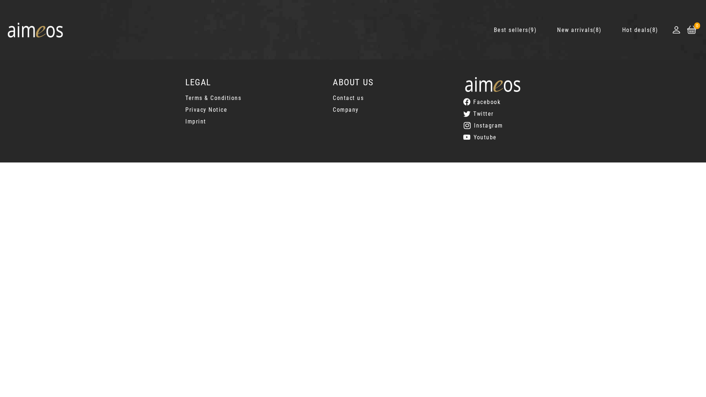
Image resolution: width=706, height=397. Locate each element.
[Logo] (35, 30)
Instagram (488, 125)
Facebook (486, 102)
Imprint (195, 121)
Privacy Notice (206, 109)
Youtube (485, 137)
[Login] (676, 29)
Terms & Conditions (213, 97)
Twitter (483, 113)
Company (346, 109)
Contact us (348, 97)
